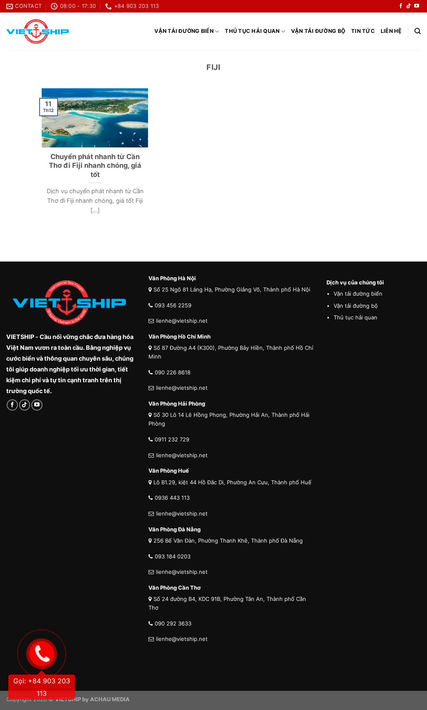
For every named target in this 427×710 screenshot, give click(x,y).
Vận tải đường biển (184, 31)
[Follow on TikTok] (408, 6)
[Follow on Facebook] (400, 6)
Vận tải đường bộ (318, 31)
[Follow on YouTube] (416, 6)
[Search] (417, 31)
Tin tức (363, 31)
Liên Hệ (391, 31)
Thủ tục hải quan (252, 31)
